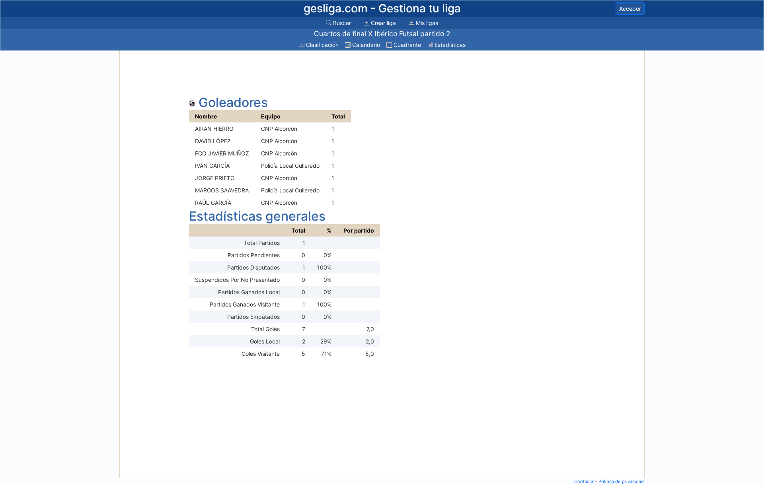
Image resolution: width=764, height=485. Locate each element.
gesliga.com (382, 8)
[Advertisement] (152, 171)
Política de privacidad (621, 481)
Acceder (630, 8)
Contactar (584, 481)
